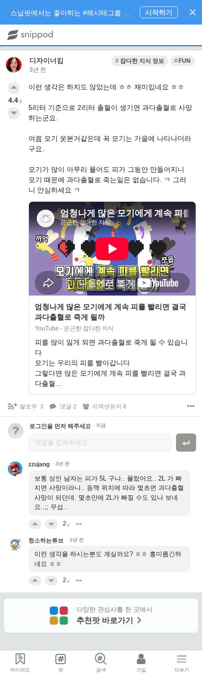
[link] (139, 60)
